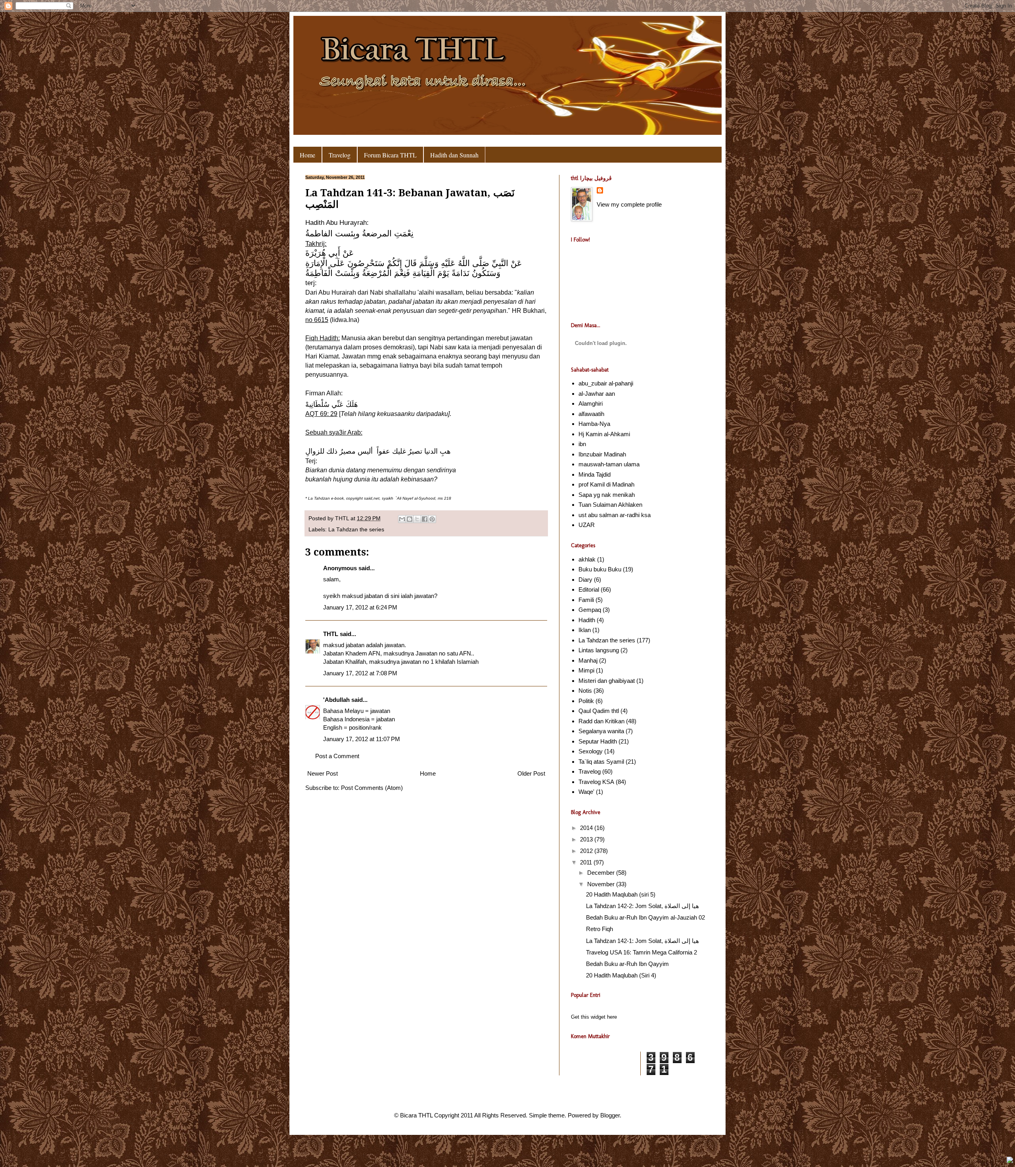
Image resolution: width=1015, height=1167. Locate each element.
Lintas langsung (598, 650)
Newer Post (322, 773)
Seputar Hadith (597, 741)
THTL (342, 518)
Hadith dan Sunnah (454, 155)
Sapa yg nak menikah (606, 494)
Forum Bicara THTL (390, 155)
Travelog (339, 155)
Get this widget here (594, 1017)
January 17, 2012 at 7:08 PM (360, 673)
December (601, 872)
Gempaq (589, 609)
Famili (586, 599)
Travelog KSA (596, 781)
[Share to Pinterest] (432, 519)
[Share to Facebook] (425, 519)
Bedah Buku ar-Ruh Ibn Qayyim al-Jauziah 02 (645, 917)
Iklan (584, 630)
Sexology (590, 751)
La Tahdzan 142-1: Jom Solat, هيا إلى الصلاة (642, 940)
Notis (585, 690)
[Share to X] (417, 519)
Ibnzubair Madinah (602, 454)
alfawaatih (591, 413)
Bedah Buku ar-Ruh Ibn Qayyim (627, 963)
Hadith (586, 620)
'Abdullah (336, 699)
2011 (587, 862)
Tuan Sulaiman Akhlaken (610, 504)
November (601, 884)
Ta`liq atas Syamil (601, 761)
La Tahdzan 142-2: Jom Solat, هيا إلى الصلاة (642, 906)
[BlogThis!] (410, 519)
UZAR (586, 524)
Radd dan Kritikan (601, 721)
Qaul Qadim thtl (598, 710)
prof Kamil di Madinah (606, 484)
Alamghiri (590, 403)
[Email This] (402, 519)
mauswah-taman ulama (609, 464)
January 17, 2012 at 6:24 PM (360, 607)
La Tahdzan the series (356, 530)
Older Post (531, 773)
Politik (586, 701)
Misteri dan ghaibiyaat (606, 680)
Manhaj (588, 660)
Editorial (588, 589)
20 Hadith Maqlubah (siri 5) (620, 894)
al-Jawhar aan (596, 393)
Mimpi (586, 670)
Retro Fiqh (599, 929)
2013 (587, 839)
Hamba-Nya (594, 423)
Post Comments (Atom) (372, 787)
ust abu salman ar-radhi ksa (614, 515)
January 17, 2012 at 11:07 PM (361, 739)
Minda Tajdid (594, 474)
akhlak (587, 559)
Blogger (610, 1115)
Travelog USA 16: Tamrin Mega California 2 (641, 952)
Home (307, 155)
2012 (587, 850)
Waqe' (586, 791)
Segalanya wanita (601, 731)
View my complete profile (629, 204)
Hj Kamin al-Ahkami (604, 434)
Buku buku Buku (599, 569)
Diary (585, 579)
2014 (587, 827)
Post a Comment (337, 756)
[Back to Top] (1010, 1161)
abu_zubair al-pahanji (605, 383)
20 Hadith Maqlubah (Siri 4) (621, 975)
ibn (582, 444)
